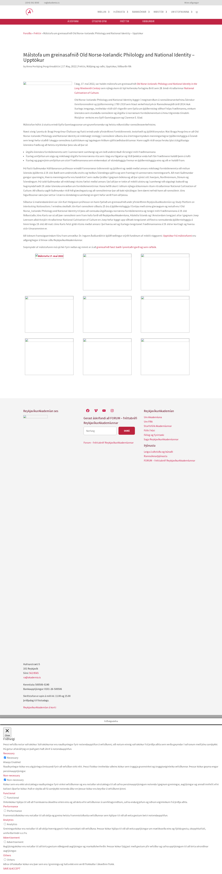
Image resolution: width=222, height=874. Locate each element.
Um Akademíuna (153, 417)
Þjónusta (119, 12)
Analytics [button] (8, 819)
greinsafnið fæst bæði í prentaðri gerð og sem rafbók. (127, 247)
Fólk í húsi (149, 430)
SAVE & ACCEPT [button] (11, 868)
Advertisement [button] (11, 837)
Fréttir (124, 21)
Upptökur (111, 66)
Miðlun (102, 12)
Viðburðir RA (124, 66)
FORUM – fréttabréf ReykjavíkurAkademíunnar (169, 460)
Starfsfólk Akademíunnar (158, 426)
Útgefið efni (99, 21)
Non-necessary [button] (11, 775)
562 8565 (34, 673)
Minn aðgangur (191, 3)
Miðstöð (159, 12)
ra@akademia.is (32, 677)
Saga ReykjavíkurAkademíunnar (161, 439)
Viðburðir (148, 21)
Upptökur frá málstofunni (177, 235)
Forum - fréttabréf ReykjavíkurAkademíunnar (109, 442)
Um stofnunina (180, 12)
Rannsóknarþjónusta (155, 456)
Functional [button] (9, 793)
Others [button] (7, 855)
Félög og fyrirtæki (154, 435)
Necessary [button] (8, 753)
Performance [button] (10, 806)
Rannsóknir (139, 12)
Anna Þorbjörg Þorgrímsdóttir (43, 66)
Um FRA (148, 421)
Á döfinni (73, 21)
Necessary (12, 757)
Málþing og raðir (95, 66)
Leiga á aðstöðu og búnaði (158, 451)
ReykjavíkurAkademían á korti (39, 707)
